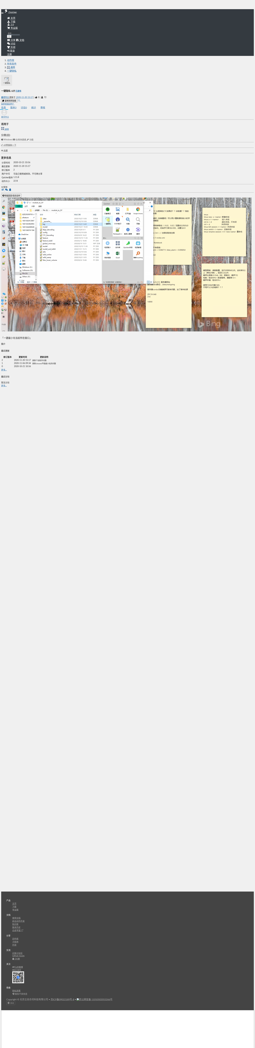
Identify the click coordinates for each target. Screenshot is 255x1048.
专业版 (14, 28)
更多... (4, 370)
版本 (13, 107)
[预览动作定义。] (19, 101)
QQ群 (17, 959)
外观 (14, 945)
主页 (12, 18)
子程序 (15, 942)
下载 (12, 22)
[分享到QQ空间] (10, 190)
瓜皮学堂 (16, 931)
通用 (6, 129)
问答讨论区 (17, 953)
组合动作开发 (18, 921)
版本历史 (16, 927)
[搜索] (9, 36)
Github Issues (18, 956)
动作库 (10, 60)
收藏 (5, 151)
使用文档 (16, 918)
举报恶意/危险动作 (12, 196)
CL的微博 (18, 967)
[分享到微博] (3, 190)
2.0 (12, 24)
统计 (33, 107)
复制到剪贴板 (10, 101)
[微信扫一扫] (7, 190)
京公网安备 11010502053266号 (95, 999)
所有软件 (12, 64)
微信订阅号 (16, 970)
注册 (9, 54)
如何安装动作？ (8, 104)
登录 (12, 51)
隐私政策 (16, 991)
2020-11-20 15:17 (24, 97)
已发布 (18, 91)
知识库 (15, 924)
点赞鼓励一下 (9, 145)
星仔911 (5, 97)
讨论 (24, 107)
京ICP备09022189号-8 (62, 999)
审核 (42, 107)
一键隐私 (12, 71)
